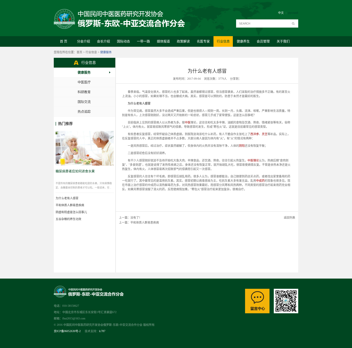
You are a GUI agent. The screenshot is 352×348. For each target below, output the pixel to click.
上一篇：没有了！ (130, 217)
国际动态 (123, 41)
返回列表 (289, 217)
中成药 (260, 180)
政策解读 (183, 41)
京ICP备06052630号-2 (67, 331)
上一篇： (124, 222)
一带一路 (143, 41)
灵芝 (264, 134)
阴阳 (242, 145)
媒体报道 (163, 41)
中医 (187, 122)
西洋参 (254, 134)
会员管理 (263, 41)
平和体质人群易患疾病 (144, 222)
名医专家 (203, 41)
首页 (79, 52)
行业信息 (223, 41)
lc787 (102, 331)
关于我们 (283, 41)
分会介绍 (83, 41)
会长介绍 (103, 41)
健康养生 (243, 41)
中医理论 (253, 160)
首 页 (63, 41)
